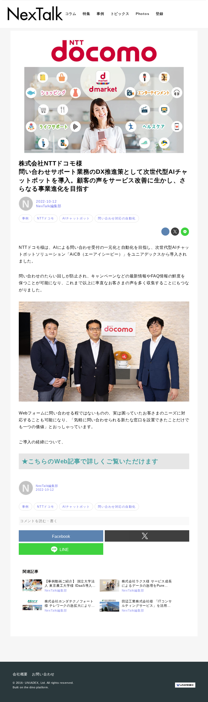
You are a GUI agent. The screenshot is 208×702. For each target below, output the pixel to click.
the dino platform (36, 687)
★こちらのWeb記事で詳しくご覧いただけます (90, 461)
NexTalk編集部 (48, 206)
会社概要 (20, 674)
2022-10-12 (46, 201)
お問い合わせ (43, 674)
